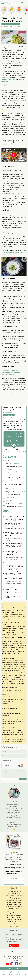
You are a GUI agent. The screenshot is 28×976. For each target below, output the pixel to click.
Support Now (14, 926)
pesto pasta (17, 817)
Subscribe (4, 144)
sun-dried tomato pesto (8, 79)
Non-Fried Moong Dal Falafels (11, 372)
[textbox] (14, 771)
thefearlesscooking (14, 388)
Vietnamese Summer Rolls (10, 370)
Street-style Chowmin (9, 374)
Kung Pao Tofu (10, 254)
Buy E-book (14, 878)
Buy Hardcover (14, 883)
